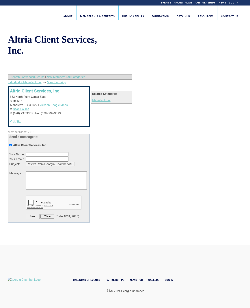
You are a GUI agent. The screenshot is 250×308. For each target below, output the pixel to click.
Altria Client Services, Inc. (35, 91)
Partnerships (205, 2)
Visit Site (15, 121)
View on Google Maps (54, 105)
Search (15, 77)
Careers (153, 279)
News (222, 2)
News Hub (136, 279)
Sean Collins (21, 109)
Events (166, 2)
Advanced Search (33, 77)
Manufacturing (101, 100)
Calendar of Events (86, 279)
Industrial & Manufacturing (25, 82)
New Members (56, 77)
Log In (233, 2)
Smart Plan (183, 2)
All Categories (76, 77)
